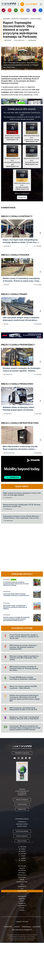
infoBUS (23, 849)
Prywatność (8, 926)
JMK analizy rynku (22, 824)
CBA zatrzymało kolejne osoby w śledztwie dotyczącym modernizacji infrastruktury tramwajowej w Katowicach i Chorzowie (21, 320)
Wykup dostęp (22, 891)
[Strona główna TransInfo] (8, 4)
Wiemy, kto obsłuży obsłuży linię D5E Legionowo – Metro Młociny (23, 687)
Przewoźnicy (8, 374)
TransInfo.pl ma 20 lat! (22, 753)
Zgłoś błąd (36, 926)
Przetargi (22, 898)
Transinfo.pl (22, 821)
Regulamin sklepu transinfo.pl (22, 929)
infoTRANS (23, 846)
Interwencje (22, 886)
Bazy (22, 884)
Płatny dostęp (22, 804)
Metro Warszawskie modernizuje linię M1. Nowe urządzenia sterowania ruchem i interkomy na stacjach (20, 449)
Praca (22, 901)
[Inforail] (16, 10)
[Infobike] (34, 10)
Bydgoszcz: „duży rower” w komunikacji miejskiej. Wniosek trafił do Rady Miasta (24, 718)
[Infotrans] (3, 10)
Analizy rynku (22, 841)
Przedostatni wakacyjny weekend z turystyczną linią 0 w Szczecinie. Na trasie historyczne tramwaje (16, 583)
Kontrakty (7, 246)
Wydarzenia (22, 870)
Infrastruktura (9, 453)
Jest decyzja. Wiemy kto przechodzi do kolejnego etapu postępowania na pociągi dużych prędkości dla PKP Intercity (25, 727)
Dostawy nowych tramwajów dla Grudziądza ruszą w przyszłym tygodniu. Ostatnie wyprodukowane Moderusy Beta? (21, 370)
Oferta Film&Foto (22, 836)
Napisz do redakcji (22, 799)
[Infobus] (10, 10)
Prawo (6, 324)
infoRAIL (23, 851)
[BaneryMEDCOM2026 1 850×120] (22, 335)
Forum (22, 908)
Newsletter (22, 809)
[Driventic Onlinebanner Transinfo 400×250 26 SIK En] (22, 469)
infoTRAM (23, 853)
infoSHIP (23, 860)
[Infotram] (22, 10)
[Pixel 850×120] (22, 101)
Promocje (22, 903)
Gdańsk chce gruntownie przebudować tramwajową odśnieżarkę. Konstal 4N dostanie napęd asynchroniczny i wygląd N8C (25, 698)
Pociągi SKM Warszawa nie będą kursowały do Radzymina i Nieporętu (23, 678)
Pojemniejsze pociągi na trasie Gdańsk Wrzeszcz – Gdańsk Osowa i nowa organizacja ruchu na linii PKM (21, 518)
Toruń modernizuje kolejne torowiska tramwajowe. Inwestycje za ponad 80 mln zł (16, 594)
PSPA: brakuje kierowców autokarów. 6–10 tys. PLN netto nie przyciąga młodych (21, 494)
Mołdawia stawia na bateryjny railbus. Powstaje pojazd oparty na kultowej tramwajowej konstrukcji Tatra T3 (19, 409)
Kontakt (22, 910)
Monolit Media (22, 826)
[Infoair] (28, 10)
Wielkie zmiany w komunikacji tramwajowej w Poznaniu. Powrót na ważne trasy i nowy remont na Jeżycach (21, 280)
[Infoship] (40, 10)
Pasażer (6, 284)
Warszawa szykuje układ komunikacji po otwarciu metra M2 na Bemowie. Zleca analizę (24, 657)
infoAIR (23, 856)
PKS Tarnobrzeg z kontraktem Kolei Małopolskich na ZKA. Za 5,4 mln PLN (23, 708)
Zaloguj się (22, 197)
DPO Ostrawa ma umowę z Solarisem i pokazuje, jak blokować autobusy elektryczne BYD (23, 647)
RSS (22, 888)
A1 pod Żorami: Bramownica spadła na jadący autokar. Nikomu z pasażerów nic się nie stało (24, 636)
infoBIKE (23, 858)
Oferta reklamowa (22, 831)
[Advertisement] (22, 547)
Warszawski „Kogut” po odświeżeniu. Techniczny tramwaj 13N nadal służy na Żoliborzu (15, 607)
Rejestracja (26, 926)
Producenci (8, 413)
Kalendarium (22, 896)
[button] (40, 233)
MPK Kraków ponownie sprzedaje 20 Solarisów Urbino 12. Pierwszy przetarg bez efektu (24, 668)
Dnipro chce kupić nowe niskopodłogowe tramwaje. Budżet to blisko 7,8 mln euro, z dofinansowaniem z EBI (21, 242)
